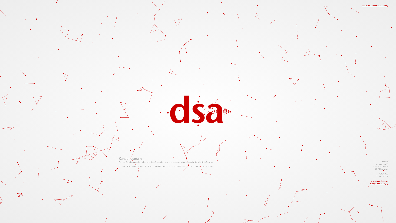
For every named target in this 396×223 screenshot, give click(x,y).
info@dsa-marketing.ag (379, 183)
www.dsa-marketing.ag (379, 181)
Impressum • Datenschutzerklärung (375, 5)
